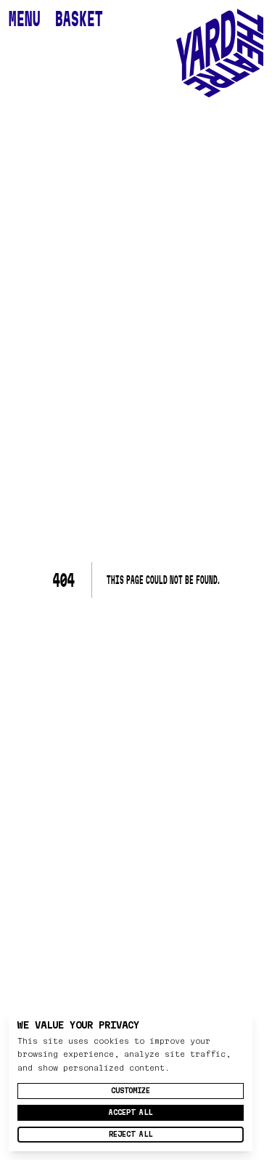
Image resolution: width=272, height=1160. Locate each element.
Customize (130, 1091)
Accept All (130, 1112)
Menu (25, 18)
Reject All (130, 1134)
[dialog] (130, 1080)
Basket (79, 18)
